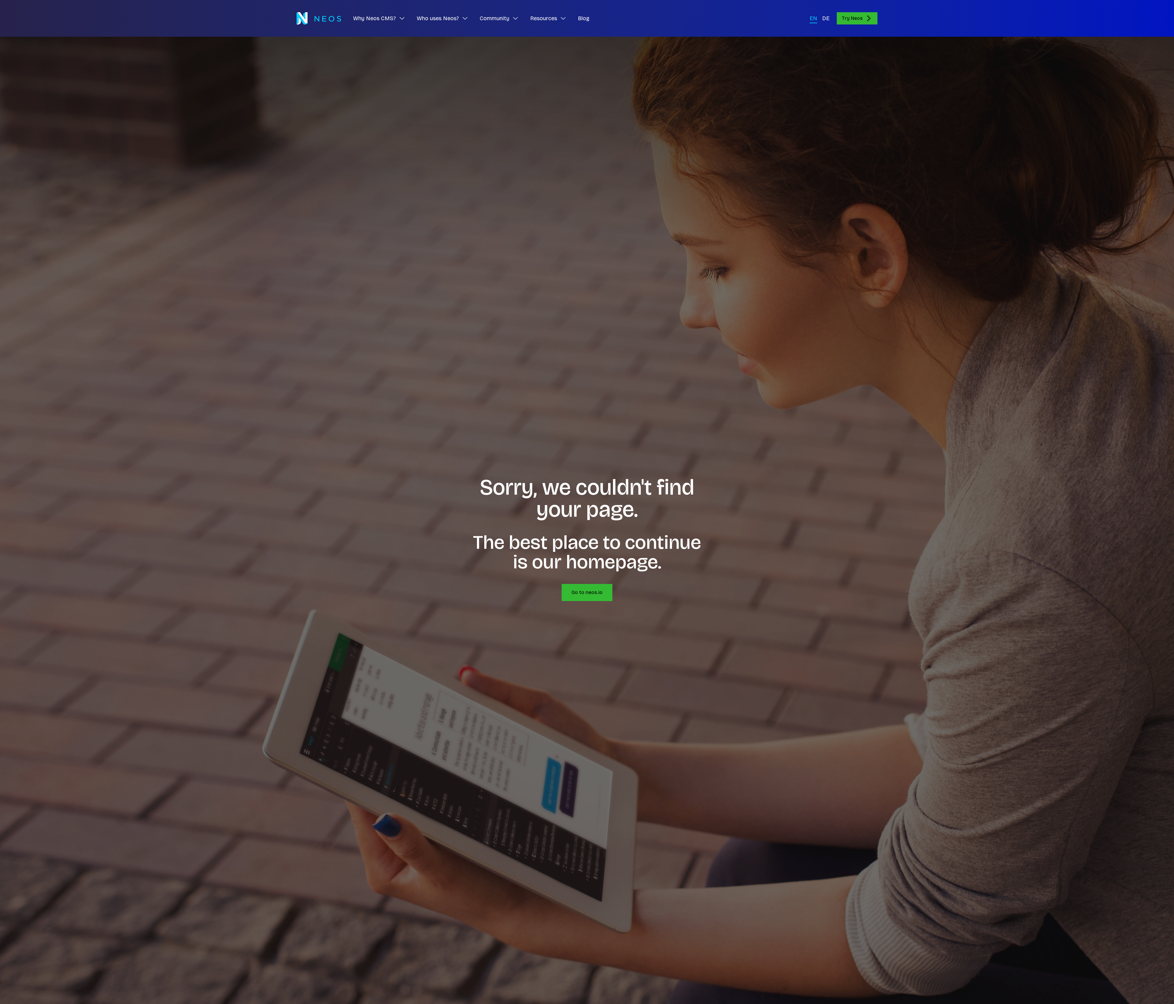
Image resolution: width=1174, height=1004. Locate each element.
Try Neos (852, 18)
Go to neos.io (587, 592)
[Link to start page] (319, 18)
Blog (583, 18)
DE (825, 18)
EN (813, 18)
